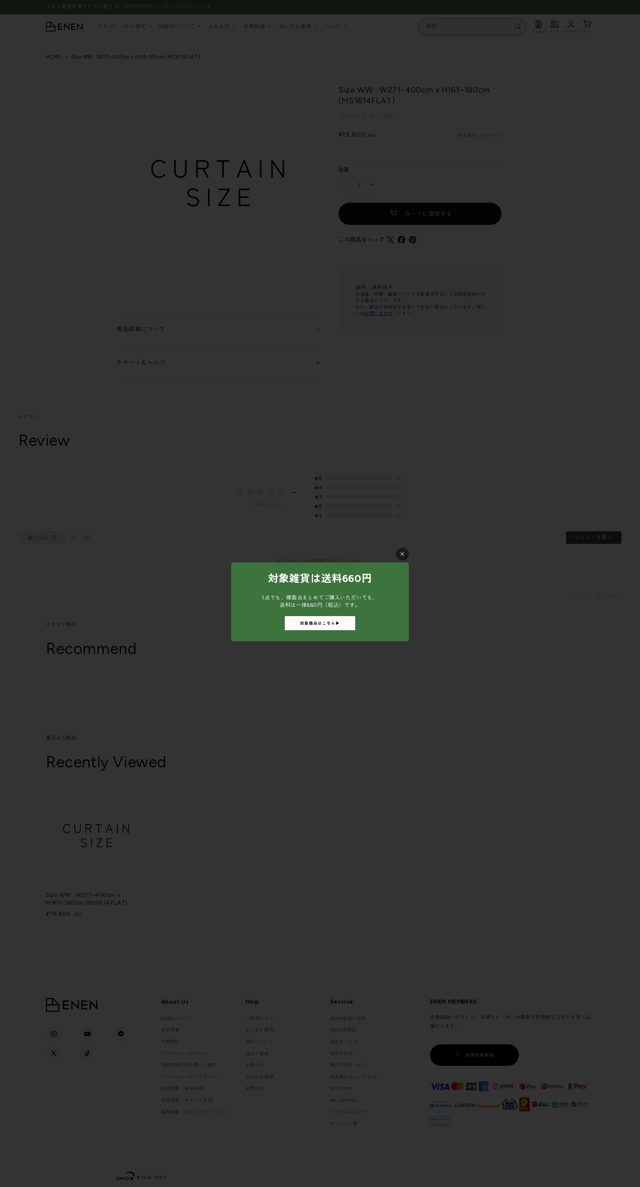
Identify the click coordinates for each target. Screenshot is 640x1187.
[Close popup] (402, 554)
